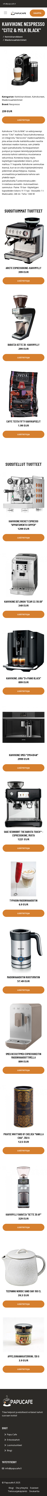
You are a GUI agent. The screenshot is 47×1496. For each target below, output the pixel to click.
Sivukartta (34, 1491)
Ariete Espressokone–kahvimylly (23, 268)
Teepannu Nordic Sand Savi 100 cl (23, 1291)
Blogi (9, 1450)
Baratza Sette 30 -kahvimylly (23, 344)
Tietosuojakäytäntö (17, 1491)
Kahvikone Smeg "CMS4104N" (23, 755)
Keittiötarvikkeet (14, 36)
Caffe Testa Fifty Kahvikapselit (23, 421)
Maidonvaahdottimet (16, 40)
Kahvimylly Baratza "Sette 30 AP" (23, 1214)
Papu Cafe (12, 1434)
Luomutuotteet (14, 1445)
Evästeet (34, 1487)
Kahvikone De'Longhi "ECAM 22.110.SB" (23, 601)
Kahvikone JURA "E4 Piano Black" (23, 678)
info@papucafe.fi (9, 4)
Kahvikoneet (38, 96)
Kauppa (37, 13)
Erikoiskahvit (13, 1439)
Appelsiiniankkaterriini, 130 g (23, 1356)
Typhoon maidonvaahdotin (23, 900)
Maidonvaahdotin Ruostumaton (23, 977)
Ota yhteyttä (22, 1487)
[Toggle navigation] (5, 12)
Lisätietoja (23, 120)
